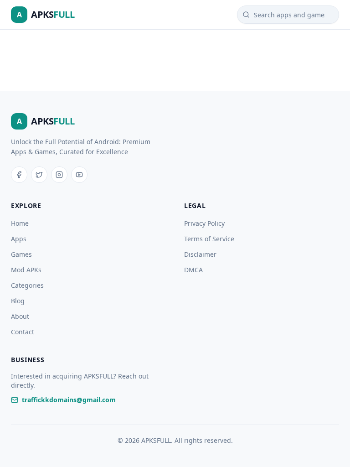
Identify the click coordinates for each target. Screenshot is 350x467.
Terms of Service (209, 238)
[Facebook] (19, 174)
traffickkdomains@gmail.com (69, 399)
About (20, 316)
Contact (22, 331)
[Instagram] (59, 174)
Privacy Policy (204, 223)
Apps (18, 238)
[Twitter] (39, 174)
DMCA (193, 269)
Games (21, 254)
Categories (27, 285)
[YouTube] (79, 174)
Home (20, 223)
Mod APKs (26, 269)
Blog (18, 300)
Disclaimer (200, 254)
